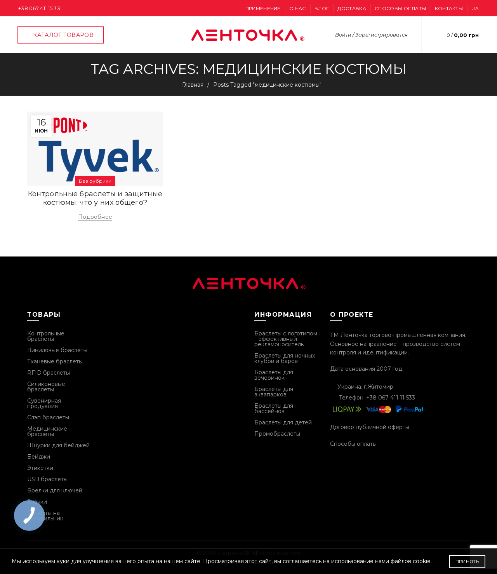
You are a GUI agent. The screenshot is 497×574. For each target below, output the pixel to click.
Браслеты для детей (283, 422)
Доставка (351, 8)
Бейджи (38, 456)
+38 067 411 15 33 (39, 8)
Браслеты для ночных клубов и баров (284, 358)
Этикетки (40, 467)
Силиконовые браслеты (46, 386)
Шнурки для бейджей (58, 445)
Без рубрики (95, 181)
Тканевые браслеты (55, 361)
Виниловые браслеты (57, 350)
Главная (192, 84)
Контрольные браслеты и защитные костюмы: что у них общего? (95, 198)
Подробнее (95, 216)
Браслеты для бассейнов (273, 408)
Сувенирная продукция (44, 403)
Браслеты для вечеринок (273, 375)
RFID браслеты (48, 372)
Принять (467, 561)
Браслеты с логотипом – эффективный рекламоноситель (285, 339)
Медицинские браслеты (47, 431)
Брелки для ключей (54, 490)
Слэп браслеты (48, 417)
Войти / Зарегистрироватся (371, 34)
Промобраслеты (277, 433)
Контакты (449, 8)
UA (475, 8)
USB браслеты (47, 479)
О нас (297, 8)
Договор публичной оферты (369, 427)
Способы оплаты (400, 8)
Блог (322, 8)
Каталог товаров (63, 34)
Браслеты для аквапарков (273, 392)
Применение (263, 8)
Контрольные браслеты (45, 336)
